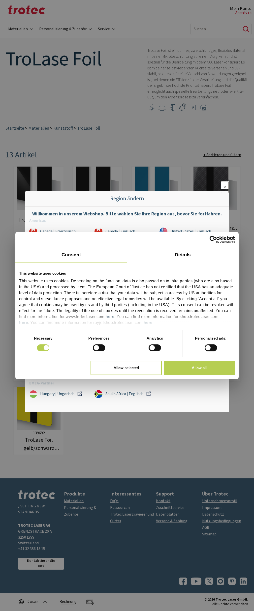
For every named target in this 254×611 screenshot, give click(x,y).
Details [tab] (183, 254)
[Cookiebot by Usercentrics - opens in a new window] (213, 239)
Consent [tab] (71, 254)
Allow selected (126, 368)
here (109, 317)
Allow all (199, 368)
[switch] (99, 347)
